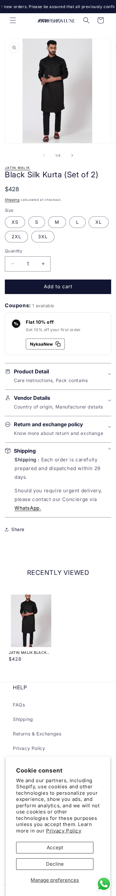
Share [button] (17, 529)
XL (98, 222)
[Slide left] (44, 155)
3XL (43, 236)
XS (15, 222)
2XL (16, 236)
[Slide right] (72, 155)
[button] (13, 20)
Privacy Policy (63, 831)
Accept (55, 847)
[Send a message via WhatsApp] (104, 884)
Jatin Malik (17, 168)
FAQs (19, 704)
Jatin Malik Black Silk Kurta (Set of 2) (30, 652)
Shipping (12, 200)
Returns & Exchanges (37, 733)
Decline (55, 864)
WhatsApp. (28, 508)
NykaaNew (41, 344)
